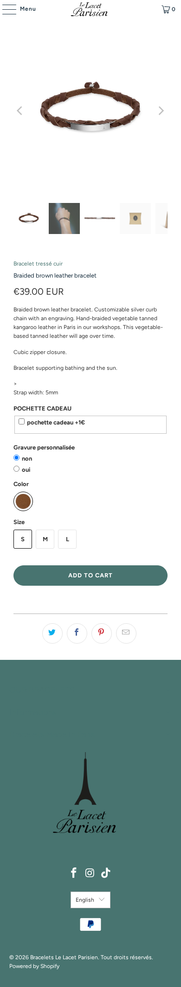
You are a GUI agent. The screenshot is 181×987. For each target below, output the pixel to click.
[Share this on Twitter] (52, 633)
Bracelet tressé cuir (38, 263)
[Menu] (4, 9)
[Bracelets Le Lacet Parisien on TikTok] (106, 873)
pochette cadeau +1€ (56, 422)
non (27, 458)
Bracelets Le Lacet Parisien (64, 957)
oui (26, 469)
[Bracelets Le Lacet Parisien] (90, 9)
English (85, 900)
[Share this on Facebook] (77, 633)
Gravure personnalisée (44, 447)
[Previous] (20, 110)
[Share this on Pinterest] (101, 633)
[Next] (160, 110)
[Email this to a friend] (126, 633)
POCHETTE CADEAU (42, 408)
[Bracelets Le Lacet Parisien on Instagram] (90, 873)
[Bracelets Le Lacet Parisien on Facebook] (74, 873)
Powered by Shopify (34, 966)
